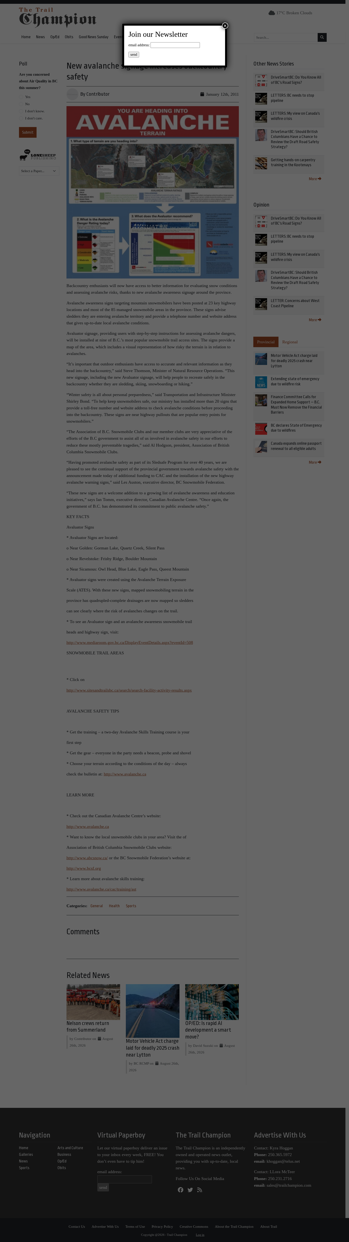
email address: (139, 45)
